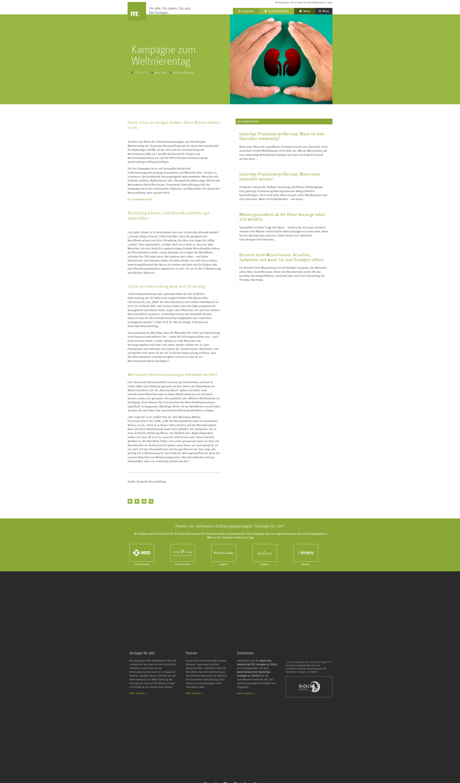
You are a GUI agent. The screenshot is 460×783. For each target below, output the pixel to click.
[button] (130, 501)
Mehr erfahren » (138, 693)
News (306, 11)
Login (329, 2)
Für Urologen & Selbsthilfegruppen (308, 2)
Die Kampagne (282, 2)
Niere (164, 72)
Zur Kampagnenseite (140, 199)
